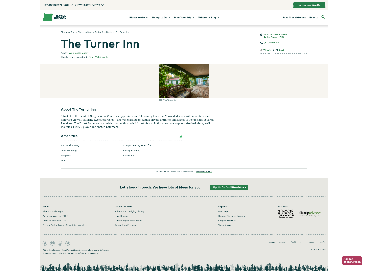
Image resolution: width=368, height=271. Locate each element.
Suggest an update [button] (204, 171)
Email (281, 50)
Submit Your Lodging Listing (129, 211)
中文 (302, 242)
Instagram (60, 243)
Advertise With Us (55, 216)
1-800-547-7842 (64, 253)
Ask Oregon (224, 211)
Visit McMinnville (98, 57)
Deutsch (282, 242)
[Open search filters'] (323, 17)
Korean (311, 242)
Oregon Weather (226, 220)
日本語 (293, 242)
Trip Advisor (310, 214)
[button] (122, 136)
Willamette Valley (79, 53)
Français (271, 242)
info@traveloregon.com (88, 253)
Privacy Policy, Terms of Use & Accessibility (65, 225)
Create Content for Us (54, 220)
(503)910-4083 (271, 42)
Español (322, 242)
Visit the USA (286, 214)
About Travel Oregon (53, 211)
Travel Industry (122, 216)
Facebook (45, 243)
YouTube (52, 243)
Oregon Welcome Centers (231, 216)
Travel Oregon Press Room (128, 220)
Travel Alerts (224, 225)
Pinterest (67, 243)
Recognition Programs (125, 225)
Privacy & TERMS (317, 249)
